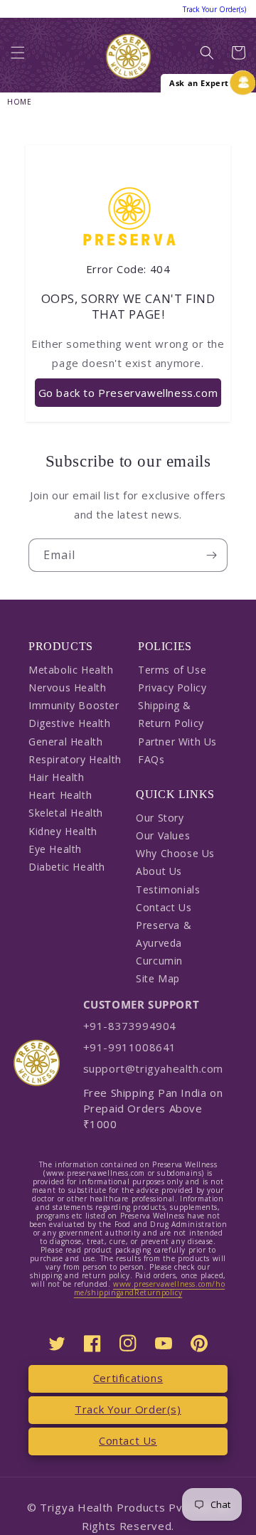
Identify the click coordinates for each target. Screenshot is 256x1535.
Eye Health (55, 849)
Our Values (163, 835)
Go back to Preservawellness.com (128, 393)
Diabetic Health (66, 866)
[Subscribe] (211, 555)
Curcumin (159, 960)
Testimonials (168, 889)
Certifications (128, 1378)
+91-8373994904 (129, 1026)
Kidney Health (62, 831)
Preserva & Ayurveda (163, 934)
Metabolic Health (71, 669)
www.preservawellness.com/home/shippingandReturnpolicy (149, 1288)
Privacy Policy (172, 687)
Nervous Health (67, 687)
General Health (65, 741)
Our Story (159, 817)
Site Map (158, 978)
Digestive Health (69, 723)
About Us (159, 871)
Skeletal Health (65, 812)
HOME (19, 102)
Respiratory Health (75, 759)
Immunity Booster (73, 705)
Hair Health (56, 777)
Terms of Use (172, 669)
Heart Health (60, 795)
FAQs (151, 759)
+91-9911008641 (129, 1047)
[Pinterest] (199, 1343)
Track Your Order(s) (128, 1409)
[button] (17, 56)
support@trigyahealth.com (153, 1068)
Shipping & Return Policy (171, 714)
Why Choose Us (175, 853)
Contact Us (163, 907)
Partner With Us (177, 741)
